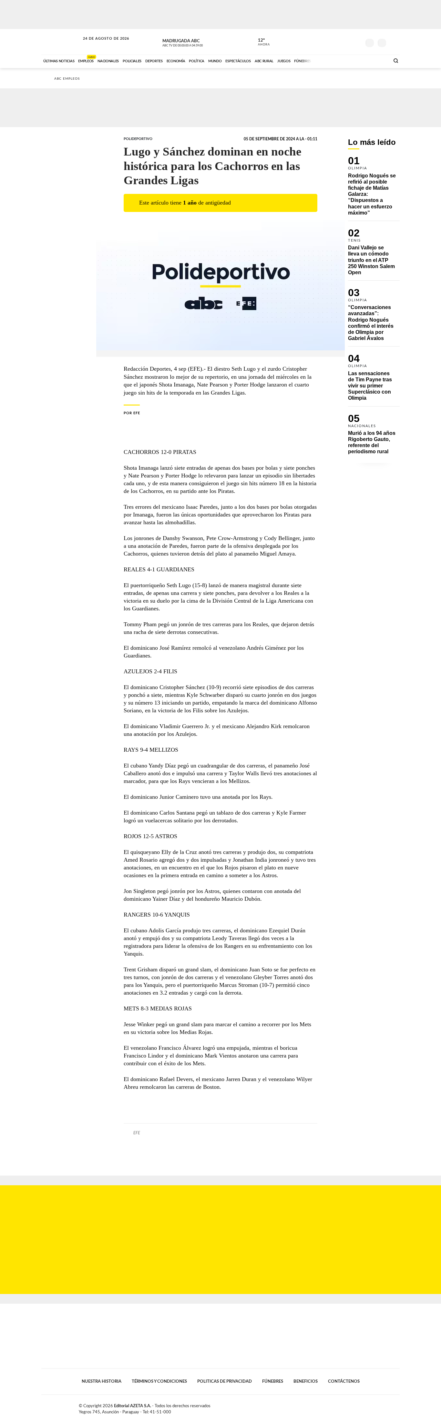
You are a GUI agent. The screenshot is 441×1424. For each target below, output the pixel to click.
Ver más (374, 189)
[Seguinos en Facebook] (327, 41)
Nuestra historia (101, 1381)
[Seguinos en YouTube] (347, 41)
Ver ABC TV (194, 41)
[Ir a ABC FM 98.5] (376, 60)
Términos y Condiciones (159, 1381)
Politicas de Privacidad (224, 1381)
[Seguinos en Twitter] (337, 41)
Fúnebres (272, 1381)
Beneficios (305, 1381)
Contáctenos (344, 1381)
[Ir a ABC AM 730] (351, 60)
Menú (394, 42)
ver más (260, 42)
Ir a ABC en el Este (100, 44)
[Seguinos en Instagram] (356, 41)
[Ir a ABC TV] (333, 60)
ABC (61, 42)
